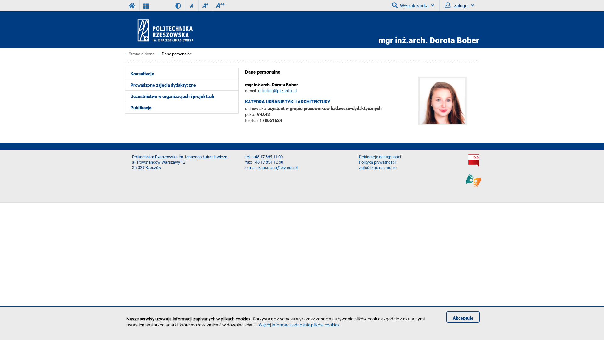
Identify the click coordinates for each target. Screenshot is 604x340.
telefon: (252, 120)
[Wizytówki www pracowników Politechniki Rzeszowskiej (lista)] (146, 5)
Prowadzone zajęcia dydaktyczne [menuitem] (163, 85)
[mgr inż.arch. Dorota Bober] (448, 124)
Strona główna (141, 54)
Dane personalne (177, 54)
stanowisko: (256, 108)
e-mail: (251, 91)
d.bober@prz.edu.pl (277, 91)
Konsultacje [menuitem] (142, 73)
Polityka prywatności (377, 162)
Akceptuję (463, 317)
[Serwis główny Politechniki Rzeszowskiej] (132, 5)
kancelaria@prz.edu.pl (278, 167)
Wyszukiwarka (414, 5)
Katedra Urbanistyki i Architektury (287, 101)
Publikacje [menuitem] (141, 107)
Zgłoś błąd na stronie (378, 167)
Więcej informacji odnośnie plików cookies (299, 325)
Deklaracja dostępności (380, 157)
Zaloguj (460, 5)
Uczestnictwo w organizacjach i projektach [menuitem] (172, 96)
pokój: (251, 114)
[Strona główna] (183, 30)
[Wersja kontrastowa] (173, 5)
